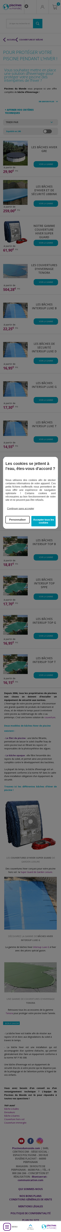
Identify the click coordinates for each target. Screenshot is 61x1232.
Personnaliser (17, 519)
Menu (15, 1226)
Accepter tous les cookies (43, 521)
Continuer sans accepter (20, 508)
